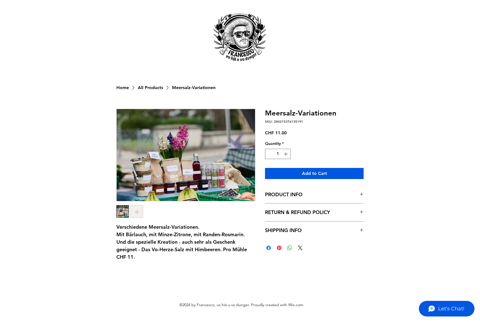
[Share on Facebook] (268, 248)
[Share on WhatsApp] (289, 248)
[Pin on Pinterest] (279, 248)
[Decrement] (269, 154)
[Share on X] (300, 248)
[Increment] (286, 154)
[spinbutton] (278, 154)
